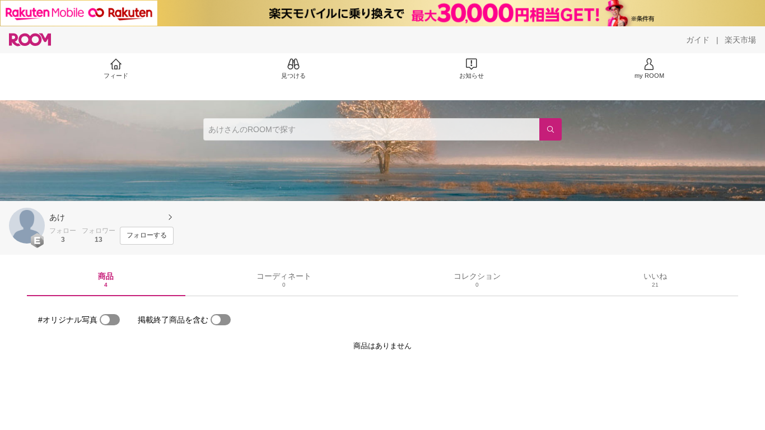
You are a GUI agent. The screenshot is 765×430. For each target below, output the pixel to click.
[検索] (550, 129)
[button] (27, 226)
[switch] (110, 319)
